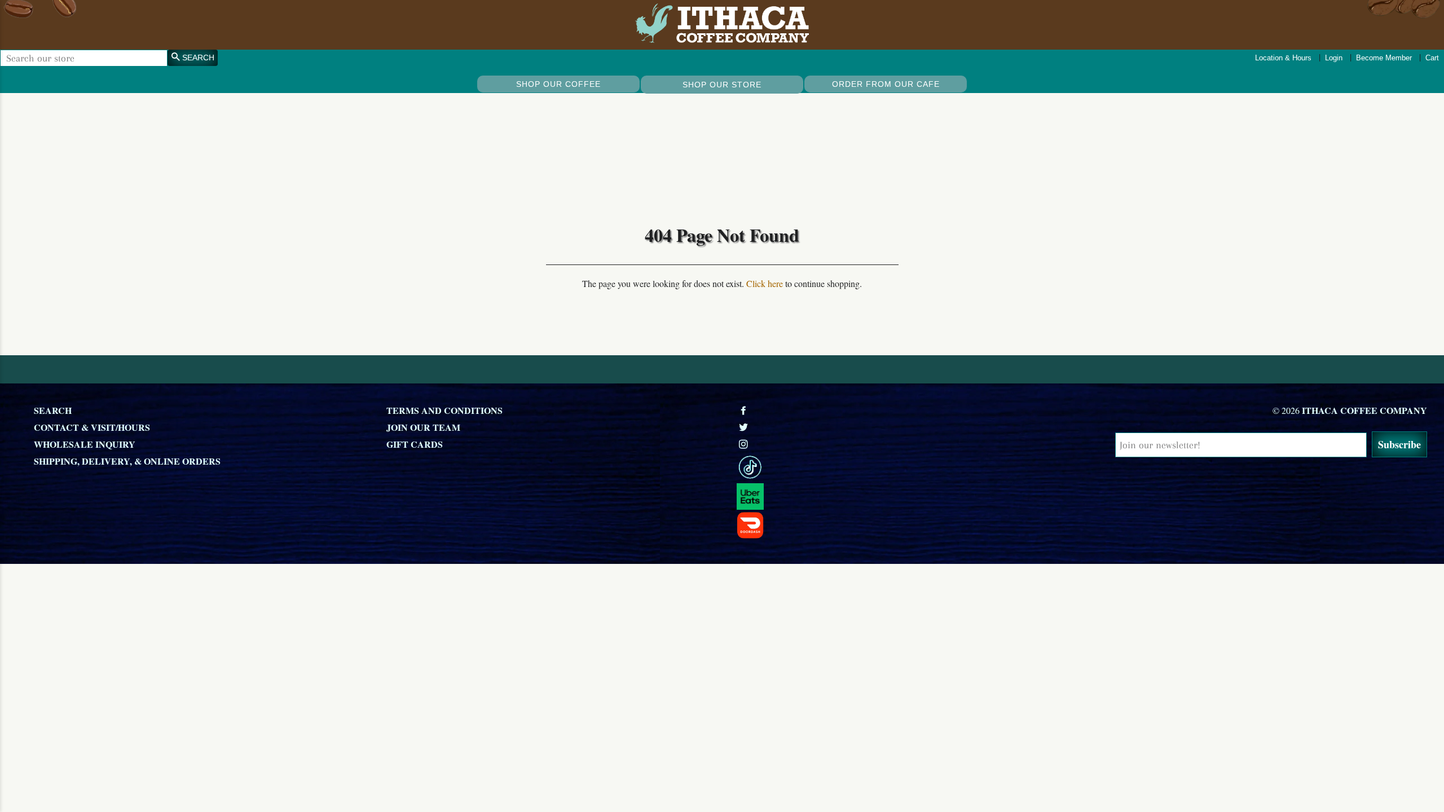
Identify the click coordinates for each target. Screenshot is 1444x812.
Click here (764, 283)
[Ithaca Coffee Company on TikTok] (907, 467)
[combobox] (84, 58)
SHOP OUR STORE (722, 84)
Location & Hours (1283, 58)
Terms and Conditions (444, 410)
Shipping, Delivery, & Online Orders (127, 460)
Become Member (1384, 58)
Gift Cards (414, 444)
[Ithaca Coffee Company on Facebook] (744, 410)
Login (1333, 58)
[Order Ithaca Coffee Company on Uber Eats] (907, 496)
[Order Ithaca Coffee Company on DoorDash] (907, 525)
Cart (1432, 58)
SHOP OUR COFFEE (558, 84)
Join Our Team (423, 427)
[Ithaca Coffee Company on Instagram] (744, 444)
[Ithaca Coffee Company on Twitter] (744, 427)
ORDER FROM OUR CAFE (886, 84)
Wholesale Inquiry (84, 444)
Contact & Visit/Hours (92, 427)
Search (53, 410)
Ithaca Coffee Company (1364, 410)
